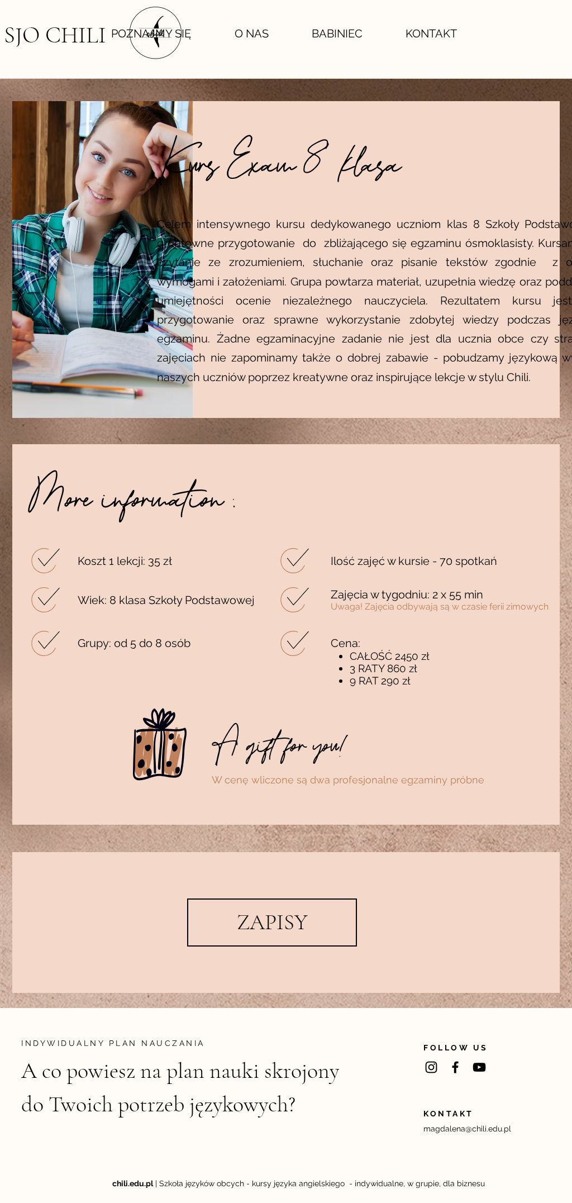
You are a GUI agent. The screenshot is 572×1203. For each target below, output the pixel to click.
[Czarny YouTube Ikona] (479, 1067)
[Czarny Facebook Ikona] (455, 1067)
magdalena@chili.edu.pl (467, 1128)
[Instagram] (431, 1067)
